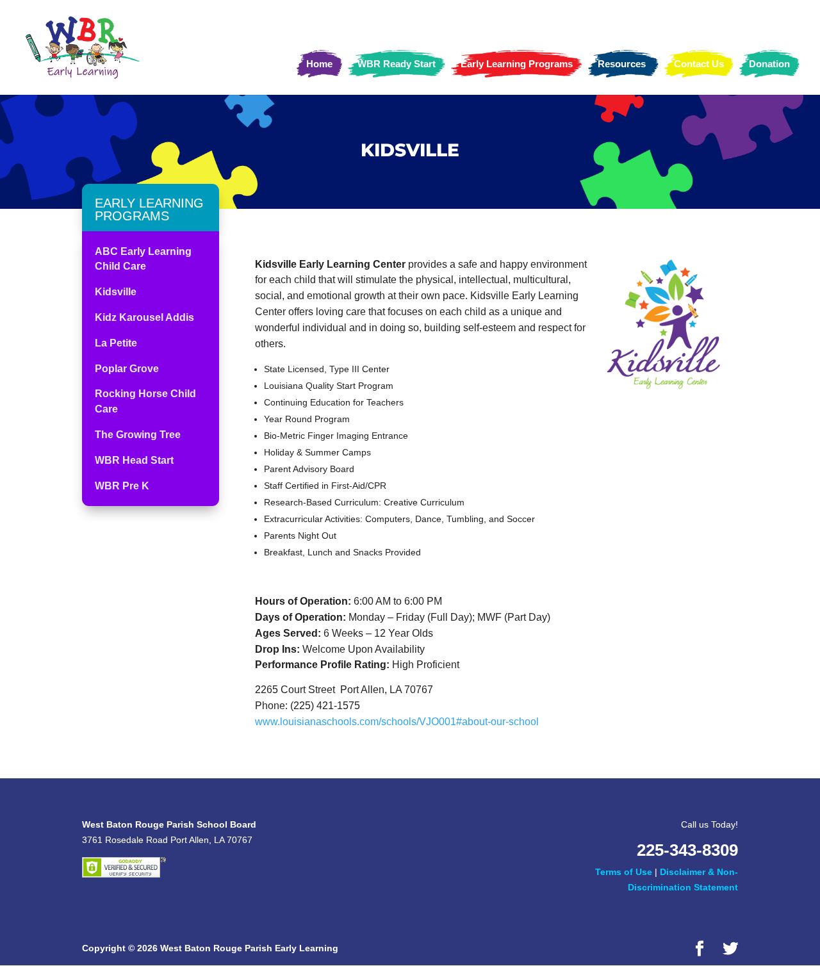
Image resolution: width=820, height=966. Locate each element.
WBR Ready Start (396, 63)
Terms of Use (623, 872)
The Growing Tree (138, 434)
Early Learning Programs (517, 63)
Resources (622, 63)
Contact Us (699, 63)
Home (319, 63)
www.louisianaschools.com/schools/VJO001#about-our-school (397, 721)
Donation (769, 63)
